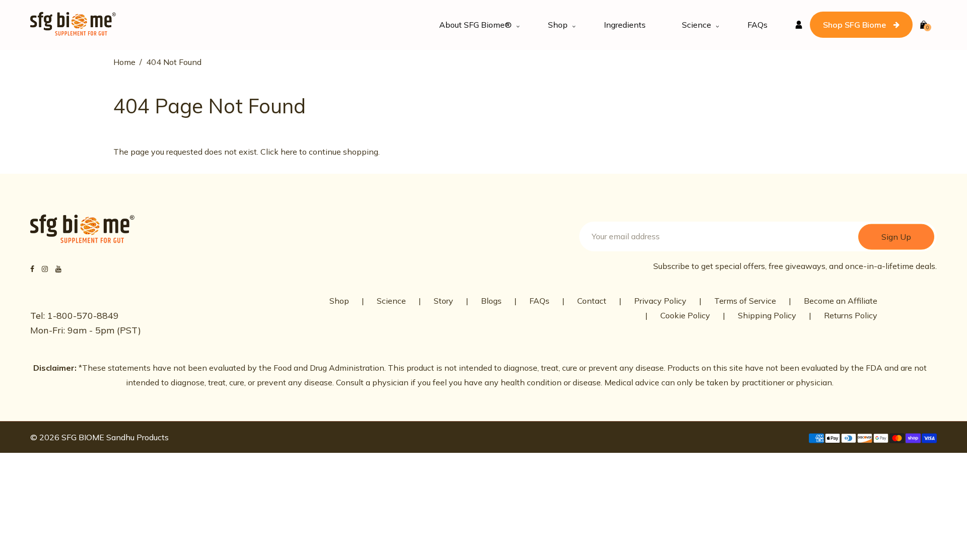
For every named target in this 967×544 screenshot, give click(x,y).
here (289, 152)
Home (124, 62)
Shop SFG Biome (854, 25)
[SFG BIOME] (73, 24)
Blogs (491, 301)
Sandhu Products (137, 437)
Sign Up (896, 236)
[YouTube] (58, 268)
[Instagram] (45, 268)
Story (443, 301)
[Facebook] (32, 268)
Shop (339, 301)
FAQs (539, 301)
